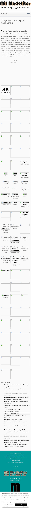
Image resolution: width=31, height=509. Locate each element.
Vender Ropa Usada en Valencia (12, 411)
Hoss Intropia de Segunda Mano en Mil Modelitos (16, 440)
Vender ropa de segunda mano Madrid (16, 458)
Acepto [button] (17, 504)
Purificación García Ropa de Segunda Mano (15, 430)
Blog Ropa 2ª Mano (15, 464)
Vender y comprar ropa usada (15, 453)
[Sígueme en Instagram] (5, 13)
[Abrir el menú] (28, 13)
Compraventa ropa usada (15, 460)
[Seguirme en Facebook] (2, 13)
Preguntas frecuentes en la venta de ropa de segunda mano (15, 456)
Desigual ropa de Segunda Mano (12, 442)
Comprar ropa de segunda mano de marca (15, 462)
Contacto (15, 468)
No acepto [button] (23, 504)
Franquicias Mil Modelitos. (16, 466)
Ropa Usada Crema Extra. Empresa (13, 419)
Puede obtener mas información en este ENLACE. (16, 507)
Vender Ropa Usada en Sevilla (14, 31)
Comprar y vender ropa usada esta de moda (15, 415)
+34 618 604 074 (17, 480)
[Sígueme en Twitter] (4, 13)
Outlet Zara (7, 417)
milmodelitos (11, 33)
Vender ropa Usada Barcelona (11, 413)
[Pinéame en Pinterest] (7, 13)
